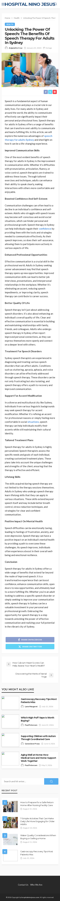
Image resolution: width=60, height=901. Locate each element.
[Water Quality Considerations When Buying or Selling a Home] (10, 839)
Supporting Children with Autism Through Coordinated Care (38, 738)
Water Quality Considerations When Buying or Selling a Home (38, 837)
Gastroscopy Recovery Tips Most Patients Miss (39, 700)
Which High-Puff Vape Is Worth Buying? (37, 719)
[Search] (55, 4)
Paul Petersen (31, 725)
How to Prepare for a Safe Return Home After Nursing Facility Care (37, 804)
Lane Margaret (31, 706)
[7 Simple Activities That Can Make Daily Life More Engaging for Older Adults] (10, 822)
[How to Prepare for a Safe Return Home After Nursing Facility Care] (10, 806)
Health (9, 24)
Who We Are (36, 884)
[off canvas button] (3, 4)
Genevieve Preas (32, 743)
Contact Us (23, 884)
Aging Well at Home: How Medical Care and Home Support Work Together (38, 758)
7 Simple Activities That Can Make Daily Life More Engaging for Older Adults (37, 821)
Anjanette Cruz (15, 48)
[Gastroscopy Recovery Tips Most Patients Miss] (10, 855)
